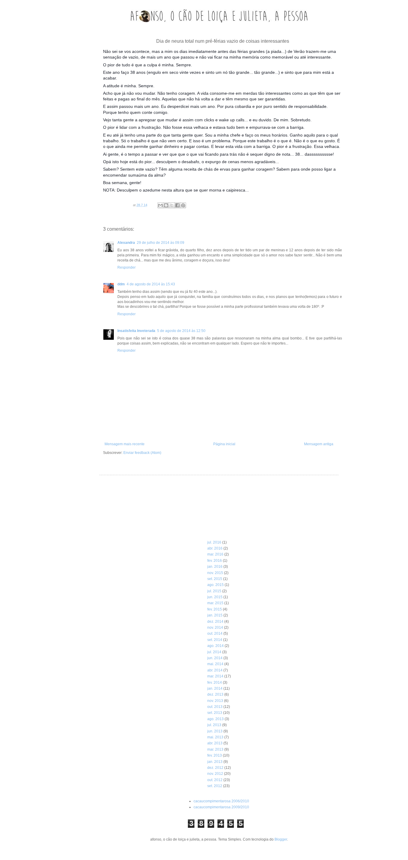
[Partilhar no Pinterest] (183, 205)
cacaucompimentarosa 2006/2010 (221, 801)
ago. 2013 (215, 719)
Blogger (280, 839)
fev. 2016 (214, 560)
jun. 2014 (215, 658)
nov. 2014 (215, 627)
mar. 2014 (215, 676)
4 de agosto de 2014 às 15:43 (151, 284)
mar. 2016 (215, 554)
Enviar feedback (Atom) (142, 453)
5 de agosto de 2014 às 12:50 (181, 331)
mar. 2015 (215, 603)
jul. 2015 (214, 591)
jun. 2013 (215, 731)
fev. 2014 (214, 682)
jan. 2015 (215, 615)
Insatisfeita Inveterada (136, 331)
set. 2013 (214, 713)
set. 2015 (214, 579)
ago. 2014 (215, 646)
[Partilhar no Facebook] (177, 205)
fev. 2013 (214, 755)
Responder (126, 267)
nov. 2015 (215, 573)
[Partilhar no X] (172, 205)
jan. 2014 (215, 688)
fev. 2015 (214, 609)
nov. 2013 (215, 701)
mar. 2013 (215, 749)
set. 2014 (214, 640)
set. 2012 (214, 786)
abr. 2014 (215, 670)
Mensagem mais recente (125, 444)
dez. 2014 (215, 621)
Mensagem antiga (318, 444)
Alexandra (126, 243)
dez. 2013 (215, 694)
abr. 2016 (215, 548)
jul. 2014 (214, 652)
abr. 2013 (215, 743)
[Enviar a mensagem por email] (160, 205)
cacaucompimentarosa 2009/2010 (221, 807)
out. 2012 (215, 780)
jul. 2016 (214, 542)
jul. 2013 (214, 725)
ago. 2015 (215, 585)
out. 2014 (215, 633)
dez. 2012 (215, 768)
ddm (121, 284)
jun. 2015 (215, 597)
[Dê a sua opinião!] (166, 205)
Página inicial (224, 444)
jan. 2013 (215, 762)
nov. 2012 (215, 774)
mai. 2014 (215, 664)
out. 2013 (215, 707)
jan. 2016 (215, 566)
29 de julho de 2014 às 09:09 (160, 243)
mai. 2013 (215, 737)
